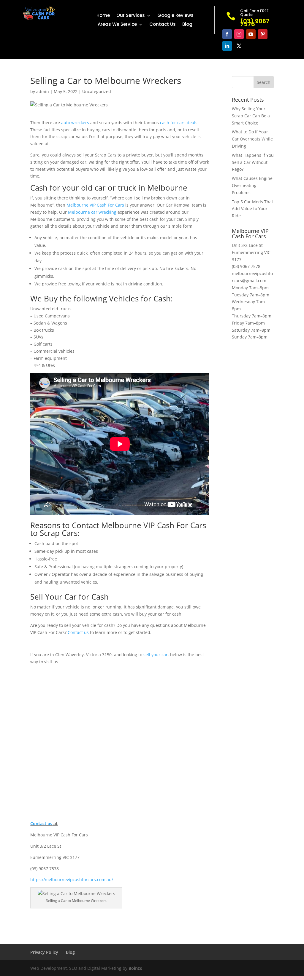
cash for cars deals (178, 122)
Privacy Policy (44, 952)
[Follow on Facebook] (227, 34)
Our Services (130, 15)
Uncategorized (96, 91)
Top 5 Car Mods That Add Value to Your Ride (252, 209)
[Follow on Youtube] (251, 34)
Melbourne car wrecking (92, 212)
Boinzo (135, 968)
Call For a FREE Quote (254, 12)
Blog (187, 24)
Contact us (78, 632)
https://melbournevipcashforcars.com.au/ (71, 879)
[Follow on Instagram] (239, 34)
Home (103, 15)
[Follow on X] (239, 46)
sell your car (155, 654)
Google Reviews (175, 15)
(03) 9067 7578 (246, 266)
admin (42, 91)
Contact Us (162, 24)
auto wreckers (75, 122)
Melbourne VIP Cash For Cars (95, 205)
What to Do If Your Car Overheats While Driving (252, 139)
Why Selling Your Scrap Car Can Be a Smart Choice (251, 116)
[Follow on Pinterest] (262, 34)
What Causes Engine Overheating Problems (252, 185)
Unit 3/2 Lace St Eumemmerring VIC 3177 (251, 252)
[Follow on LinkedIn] (227, 46)
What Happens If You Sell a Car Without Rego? (253, 162)
